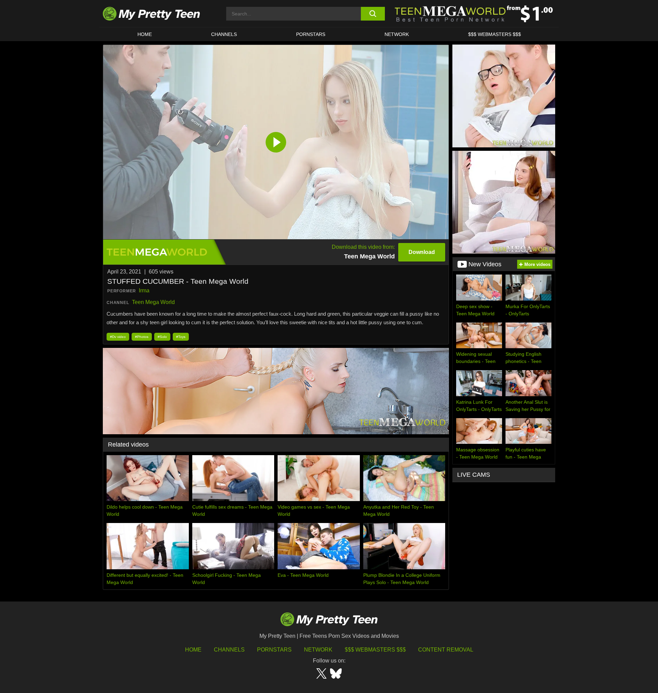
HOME (144, 34)
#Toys (180, 337)
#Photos (141, 337)
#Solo (162, 337)
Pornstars (310, 34)
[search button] (373, 14)
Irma (144, 290)
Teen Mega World (153, 302)
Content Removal (445, 650)
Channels (229, 650)
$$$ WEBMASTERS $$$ (494, 34)
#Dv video (118, 337)
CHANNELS (224, 34)
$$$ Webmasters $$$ (375, 650)
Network (397, 34)
